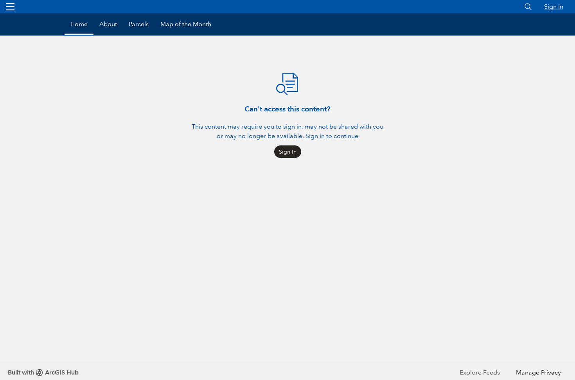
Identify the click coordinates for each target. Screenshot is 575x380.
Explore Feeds (480, 372)
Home (79, 24)
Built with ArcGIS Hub (43, 372)
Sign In (553, 6)
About (108, 24)
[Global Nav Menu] (10, 6)
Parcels (139, 24)
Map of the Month (185, 24)
